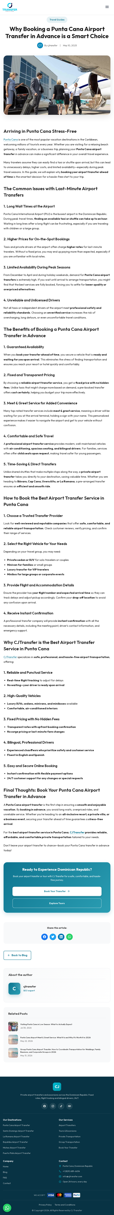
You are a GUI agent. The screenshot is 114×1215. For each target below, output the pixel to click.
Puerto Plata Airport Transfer (17, 1153)
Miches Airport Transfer (14, 1147)
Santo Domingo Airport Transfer (18, 1131)
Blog (5, 1172)
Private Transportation (69, 1136)
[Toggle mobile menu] (107, 7)
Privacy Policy (45, 1204)
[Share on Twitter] (53, 937)
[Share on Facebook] (44, 937)
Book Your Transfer (68, 1147)
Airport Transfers (67, 1125)
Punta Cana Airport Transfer (16, 1125)
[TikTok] (61, 1106)
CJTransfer (11, 657)
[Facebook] (44, 1106)
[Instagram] (53, 1106)
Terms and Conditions (65, 1204)
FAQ (5, 1177)
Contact (7, 1183)
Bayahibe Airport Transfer (15, 1142)
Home (5, 1166)
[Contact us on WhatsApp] (7, 1208)
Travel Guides (57, 19)
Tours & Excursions (67, 1131)
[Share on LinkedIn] (61, 937)
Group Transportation (69, 1142)
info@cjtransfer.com (72, 1176)
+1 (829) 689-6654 (71, 1171)
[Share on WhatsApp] (69, 937)
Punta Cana (11, 139)
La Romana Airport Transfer (16, 1136)
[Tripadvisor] (69, 1106)
